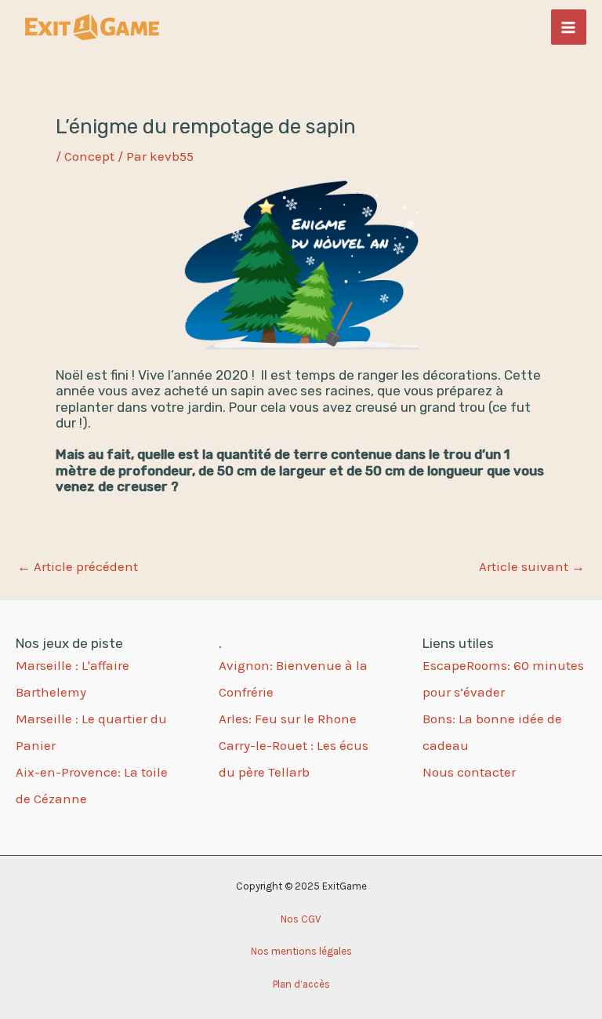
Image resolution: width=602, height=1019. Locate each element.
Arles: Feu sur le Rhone (288, 718)
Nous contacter (469, 772)
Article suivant (532, 566)
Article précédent (77, 566)
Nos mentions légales (301, 951)
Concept (89, 156)
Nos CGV (301, 919)
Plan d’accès (301, 984)
